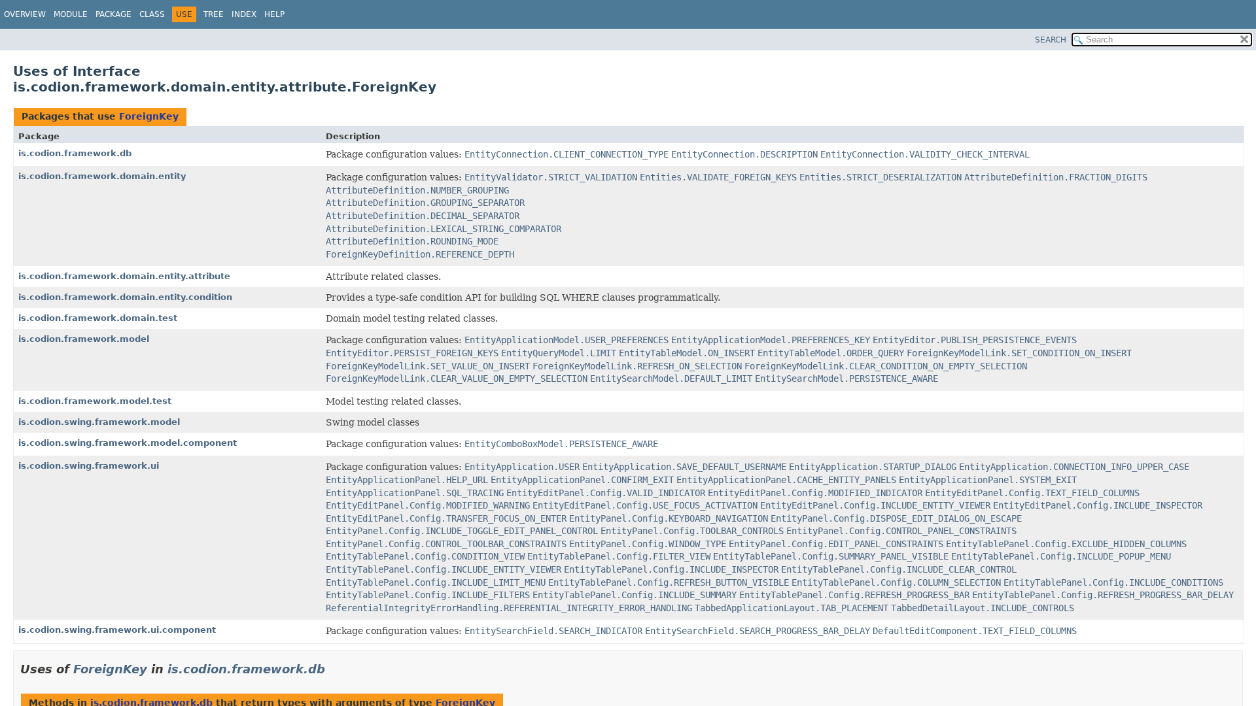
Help (274, 14)
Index (244, 14)
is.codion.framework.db (74, 153)
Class (152, 14)
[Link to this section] (334, 669)
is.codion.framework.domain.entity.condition (125, 297)
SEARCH (1050, 39)
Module (71, 14)
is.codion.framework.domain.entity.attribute (124, 276)
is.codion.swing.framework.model (99, 422)
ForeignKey (149, 116)
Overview (25, 14)
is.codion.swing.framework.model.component (127, 443)
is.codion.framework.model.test (94, 401)
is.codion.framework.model (83, 339)
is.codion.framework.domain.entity (102, 176)
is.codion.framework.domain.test (97, 318)
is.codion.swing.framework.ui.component (117, 630)
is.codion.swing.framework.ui (88, 466)
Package (113, 14)
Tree (213, 14)
